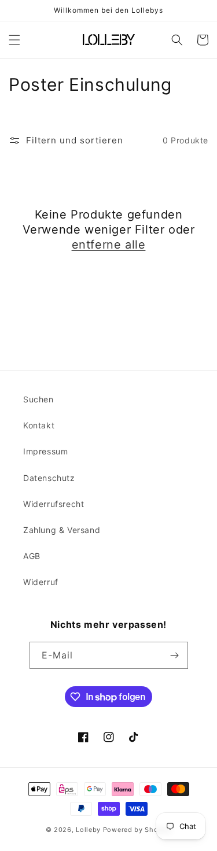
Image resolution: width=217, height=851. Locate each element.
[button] (14, 40)
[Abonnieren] (174, 655)
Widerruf (40, 582)
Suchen (38, 399)
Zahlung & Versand (61, 530)
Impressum (45, 451)
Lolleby (88, 830)
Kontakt (38, 425)
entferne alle (109, 244)
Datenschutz (49, 478)
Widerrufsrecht (53, 504)
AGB (32, 556)
